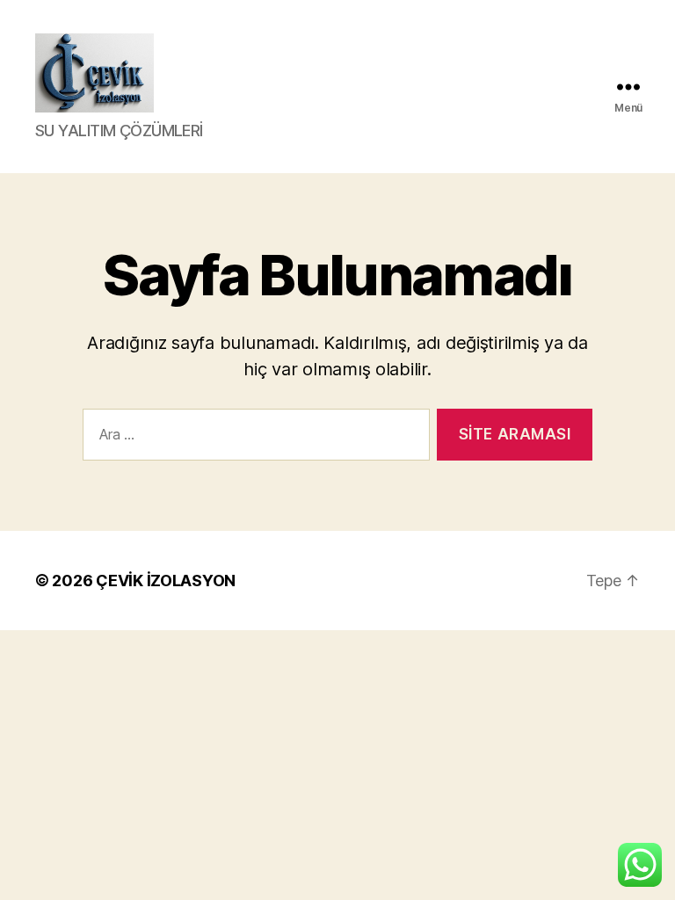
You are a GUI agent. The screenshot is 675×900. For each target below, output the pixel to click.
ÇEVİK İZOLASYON (166, 580)
